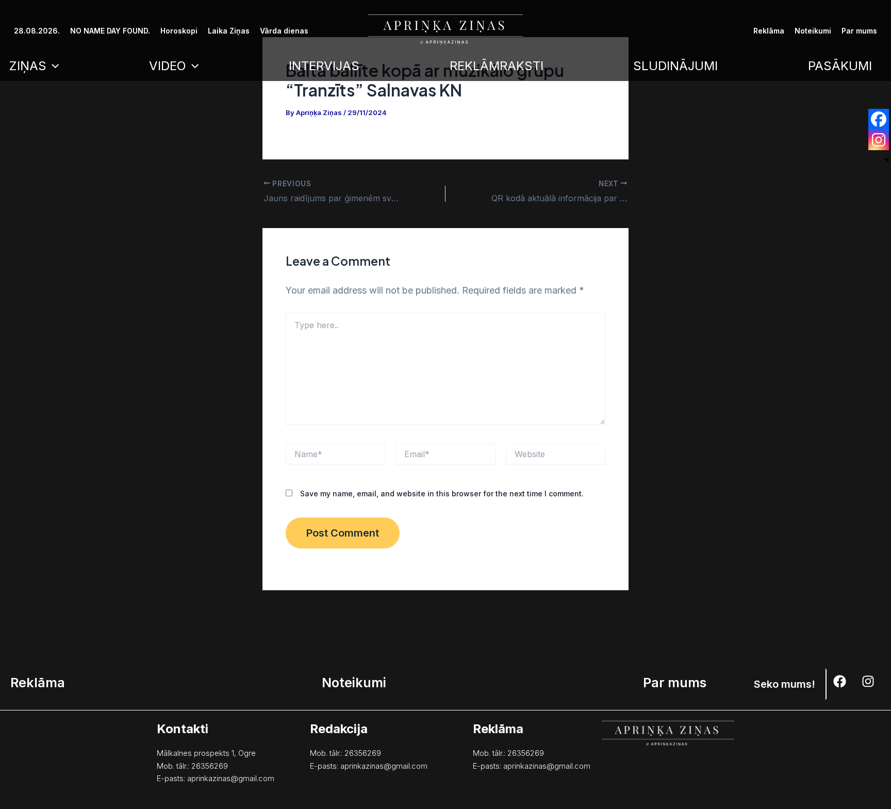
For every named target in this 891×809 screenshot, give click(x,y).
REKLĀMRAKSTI (496, 65)
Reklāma (768, 30)
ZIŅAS (27, 65)
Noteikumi (813, 30)
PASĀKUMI (840, 65)
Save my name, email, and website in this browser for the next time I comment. (442, 493)
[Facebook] (878, 119)
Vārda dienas (284, 30)
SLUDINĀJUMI (675, 65)
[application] (52, 66)
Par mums (859, 30)
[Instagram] (878, 140)
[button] (785, 684)
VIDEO (167, 65)
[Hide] (887, 160)
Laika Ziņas (229, 30)
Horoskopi (178, 30)
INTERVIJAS (324, 65)
